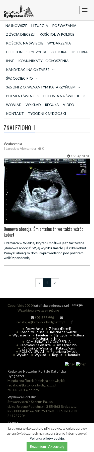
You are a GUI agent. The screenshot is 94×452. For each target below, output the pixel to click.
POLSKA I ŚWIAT (32, 351)
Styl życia (36, 52)
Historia (79, 52)
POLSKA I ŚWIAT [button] (20, 96)
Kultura (58, 52)
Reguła (52, 105)
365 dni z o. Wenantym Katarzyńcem (48, 348)
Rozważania (64, 25)
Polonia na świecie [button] (61, 96)
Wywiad (14, 105)
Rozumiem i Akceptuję (47, 446)
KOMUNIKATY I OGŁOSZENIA (43, 61)
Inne (10, 61)
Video (68, 105)
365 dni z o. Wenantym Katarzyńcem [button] (40, 87)
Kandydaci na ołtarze (35, 345)
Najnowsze (16, 25)
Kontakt (15, 113)
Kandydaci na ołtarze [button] (28, 69)
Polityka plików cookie (47, 438)
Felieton (14, 52)
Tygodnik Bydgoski (47, 113)
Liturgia (39, 25)
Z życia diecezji (21, 34)
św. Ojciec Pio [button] (19, 78)
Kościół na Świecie (24, 43)
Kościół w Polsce (57, 34)
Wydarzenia (59, 43)
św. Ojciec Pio (67, 345)
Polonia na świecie (64, 351)
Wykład (33, 105)
